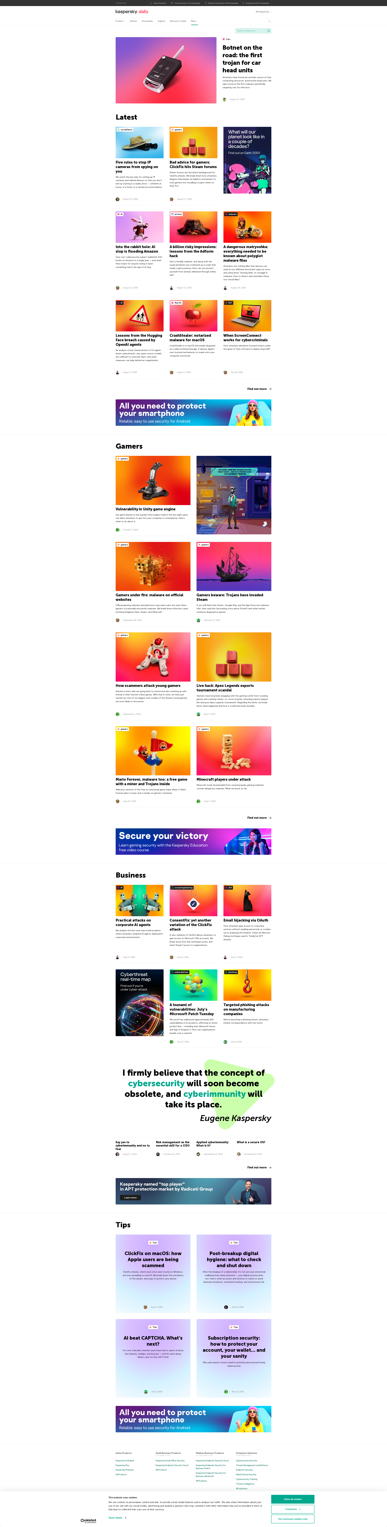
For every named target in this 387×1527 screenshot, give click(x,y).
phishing (232, 972)
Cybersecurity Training (246, 1479)
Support (161, 21)
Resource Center (178, 21)
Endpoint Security (244, 1470)
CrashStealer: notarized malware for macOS (190, 337)
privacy (178, 214)
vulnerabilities (181, 972)
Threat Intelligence (245, 1484)
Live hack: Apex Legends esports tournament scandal (225, 687)
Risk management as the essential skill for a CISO (173, 1144)
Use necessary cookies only (292, 1519)
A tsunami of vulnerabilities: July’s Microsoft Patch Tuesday (192, 1009)
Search (268, 31)
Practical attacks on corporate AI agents (133, 922)
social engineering (183, 887)
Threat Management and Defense (252, 1465)
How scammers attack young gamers (148, 685)
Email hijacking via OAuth (245, 920)
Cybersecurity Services (246, 1461)
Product (119, 21)
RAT (230, 303)
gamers (178, 129)
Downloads (147, 21)
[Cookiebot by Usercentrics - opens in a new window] (88, 1521)
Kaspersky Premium (125, 1470)
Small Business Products (168, 1453)
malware (232, 214)
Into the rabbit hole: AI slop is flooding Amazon (137, 249)
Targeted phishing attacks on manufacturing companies (246, 1009)
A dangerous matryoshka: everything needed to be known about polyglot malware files (245, 254)
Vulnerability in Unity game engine (146, 509)
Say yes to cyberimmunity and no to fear (132, 1146)
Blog (193, 21)
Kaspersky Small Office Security (170, 1461)
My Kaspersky (262, 11)
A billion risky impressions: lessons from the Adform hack (193, 251)
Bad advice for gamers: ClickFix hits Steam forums (193, 164)
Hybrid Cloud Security (246, 1474)
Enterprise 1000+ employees (257, 3)
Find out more (257, 389)
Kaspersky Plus (122, 1465)
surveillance (126, 129)
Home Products (159, 3)
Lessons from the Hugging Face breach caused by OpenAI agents (139, 340)
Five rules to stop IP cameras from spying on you (137, 166)
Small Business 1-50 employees (187, 3)
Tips (154, 1242)
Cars (227, 39)
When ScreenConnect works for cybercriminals (245, 337)
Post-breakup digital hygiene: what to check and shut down (234, 1259)
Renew (133, 21)
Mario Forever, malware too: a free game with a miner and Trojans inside (151, 781)
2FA (230, 887)
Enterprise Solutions (246, 1453)
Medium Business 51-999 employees (223, 3)
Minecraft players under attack (224, 779)
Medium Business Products (210, 1453)
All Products (121, 1474)
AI (121, 214)
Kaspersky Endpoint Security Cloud (172, 1465)
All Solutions (241, 1488)
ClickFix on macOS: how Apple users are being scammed (153, 1259)
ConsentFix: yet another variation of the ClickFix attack (191, 924)
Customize (291, 1509)
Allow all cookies (293, 1499)
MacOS (177, 303)
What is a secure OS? (251, 1142)
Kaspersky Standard (125, 1461)
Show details (115, 1517)
